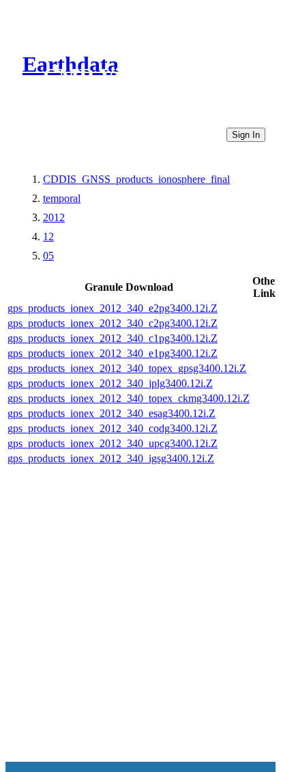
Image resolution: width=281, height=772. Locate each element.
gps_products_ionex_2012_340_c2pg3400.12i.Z (113, 323)
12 (48, 236)
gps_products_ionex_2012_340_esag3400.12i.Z (112, 413)
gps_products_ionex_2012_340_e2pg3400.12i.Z (113, 308)
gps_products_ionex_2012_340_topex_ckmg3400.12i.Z (129, 398)
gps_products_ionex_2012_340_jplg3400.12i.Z (110, 383)
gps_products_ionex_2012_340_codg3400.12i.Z (113, 428)
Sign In (246, 135)
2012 (54, 217)
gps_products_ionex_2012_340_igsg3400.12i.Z (111, 458)
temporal (61, 198)
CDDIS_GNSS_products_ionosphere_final (136, 179)
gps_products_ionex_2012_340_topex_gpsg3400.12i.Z (127, 368)
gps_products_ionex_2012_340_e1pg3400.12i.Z (113, 353)
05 (48, 255)
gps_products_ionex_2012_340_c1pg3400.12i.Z (113, 338)
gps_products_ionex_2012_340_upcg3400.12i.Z (113, 443)
